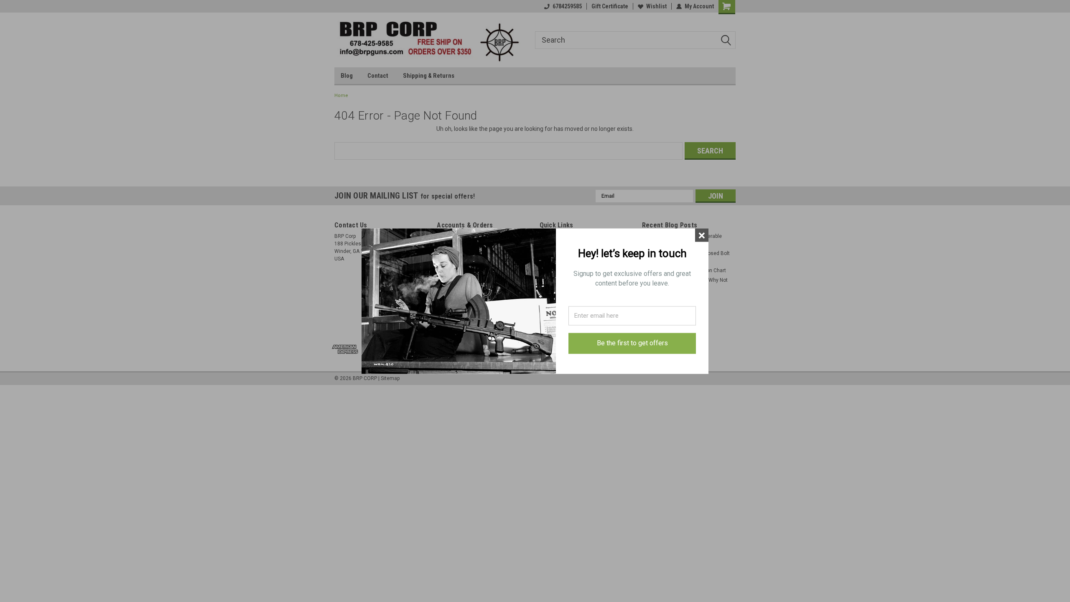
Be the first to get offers (632, 343)
